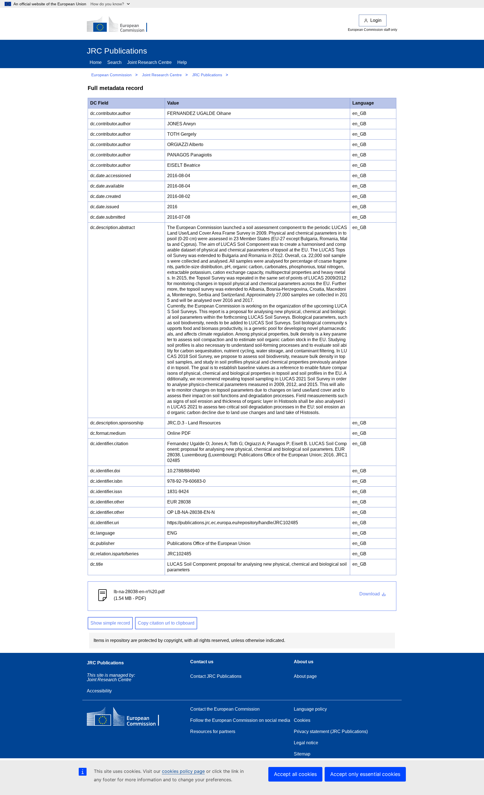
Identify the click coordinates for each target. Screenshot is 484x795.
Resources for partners (212, 731)
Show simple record (110, 623)
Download (370, 593)
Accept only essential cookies (365, 774)
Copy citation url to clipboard (166, 623)
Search (114, 62)
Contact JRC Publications (215, 676)
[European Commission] (121, 24)
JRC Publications (207, 75)
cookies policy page (183, 771)
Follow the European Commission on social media (240, 720)
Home (96, 62)
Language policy (310, 709)
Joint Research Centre (149, 62)
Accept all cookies (295, 774)
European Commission (111, 75)
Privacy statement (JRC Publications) (331, 731)
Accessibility (99, 690)
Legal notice (306, 742)
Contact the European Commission (225, 709)
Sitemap (302, 754)
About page (305, 676)
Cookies (302, 720)
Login (375, 20)
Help (182, 62)
